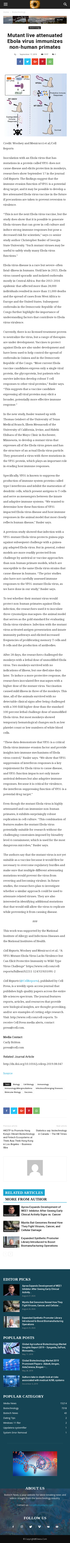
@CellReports (29, 980)
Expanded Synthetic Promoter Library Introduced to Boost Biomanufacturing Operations (40, 1242)
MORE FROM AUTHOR (26, 1199)
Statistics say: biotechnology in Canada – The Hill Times (51, 1132)
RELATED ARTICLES (24, 1193)
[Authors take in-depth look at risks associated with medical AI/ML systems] (11, 1381)
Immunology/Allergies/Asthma (18, 1088)
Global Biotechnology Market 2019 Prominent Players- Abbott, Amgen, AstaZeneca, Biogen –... (40, 1363)
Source (8, 1073)
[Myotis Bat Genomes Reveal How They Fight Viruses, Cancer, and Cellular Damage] (11, 1226)
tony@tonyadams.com (41, 1505)
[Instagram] (22, 1527)
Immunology (43, 1084)
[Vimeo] (39, 1527)
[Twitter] (30, 1527)
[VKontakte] (48, 1527)
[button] (65, 4)
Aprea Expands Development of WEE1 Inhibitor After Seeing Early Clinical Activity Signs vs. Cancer (42, 1210)
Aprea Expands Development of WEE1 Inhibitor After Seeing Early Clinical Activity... (42, 1289)
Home (6, 12)
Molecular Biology (13, 1092)
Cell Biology (28, 1084)
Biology (16, 1084)
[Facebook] (13, 1527)
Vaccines (28, 1092)
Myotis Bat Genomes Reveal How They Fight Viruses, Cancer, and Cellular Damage (42, 1226)
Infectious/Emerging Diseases (49, 1088)
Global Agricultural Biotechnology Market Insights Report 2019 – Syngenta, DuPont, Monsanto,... (44, 1347)
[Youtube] (57, 1527)
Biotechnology (18, 12)
